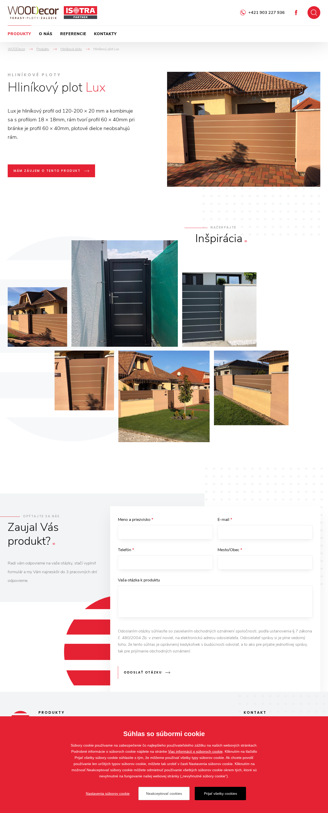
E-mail (225, 519)
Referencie (73, 33)
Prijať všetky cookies (220, 793)
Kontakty (105, 33)
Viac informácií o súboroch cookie (195, 751)
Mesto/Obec (230, 550)
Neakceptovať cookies (164, 793)
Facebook (296, 12)
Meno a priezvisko (135, 519)
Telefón (126, 550)
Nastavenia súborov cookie (108, 793)
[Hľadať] (314, 12)
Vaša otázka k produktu (139, 580)
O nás (46, 33)
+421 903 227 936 (266, 12)
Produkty (19, 33)
